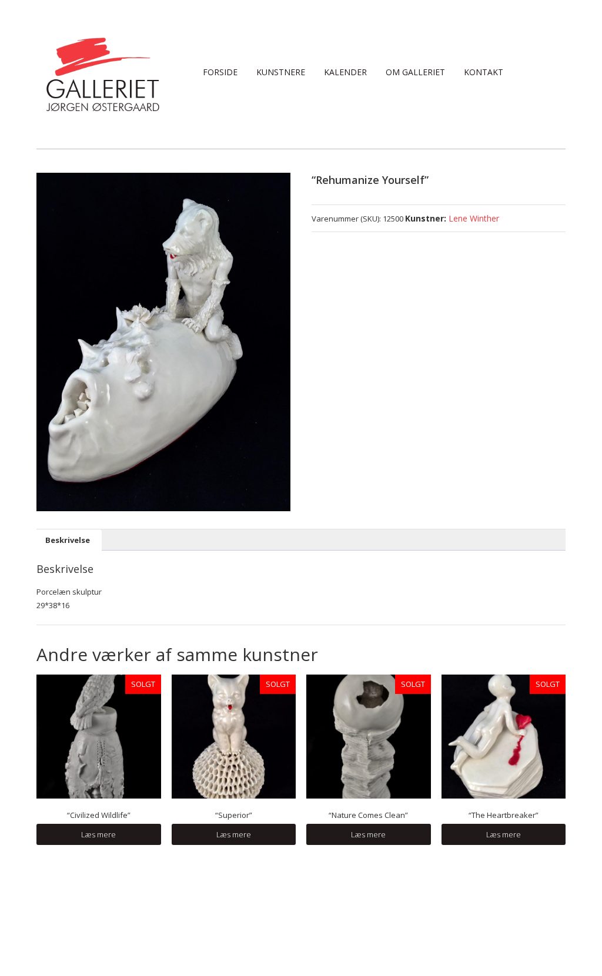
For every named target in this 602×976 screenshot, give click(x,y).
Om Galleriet (415, 72)
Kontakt (483, 72)
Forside (220, 72)
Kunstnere (280, 72)
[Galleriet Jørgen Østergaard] (102, 73)
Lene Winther (474, 218)
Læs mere (98, 834)
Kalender (345, 72)
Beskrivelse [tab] (67, 540)
